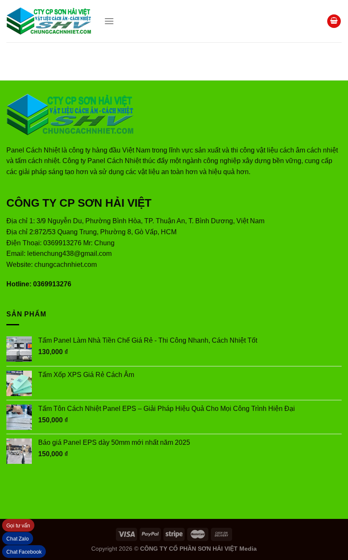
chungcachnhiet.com (65, 264)
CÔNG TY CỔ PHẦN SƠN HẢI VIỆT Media (198, 548)
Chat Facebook (24, 552)
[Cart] (334, 21)
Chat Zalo (17, 539)
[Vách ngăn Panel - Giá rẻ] (48, 21)
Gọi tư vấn (18, 526)
